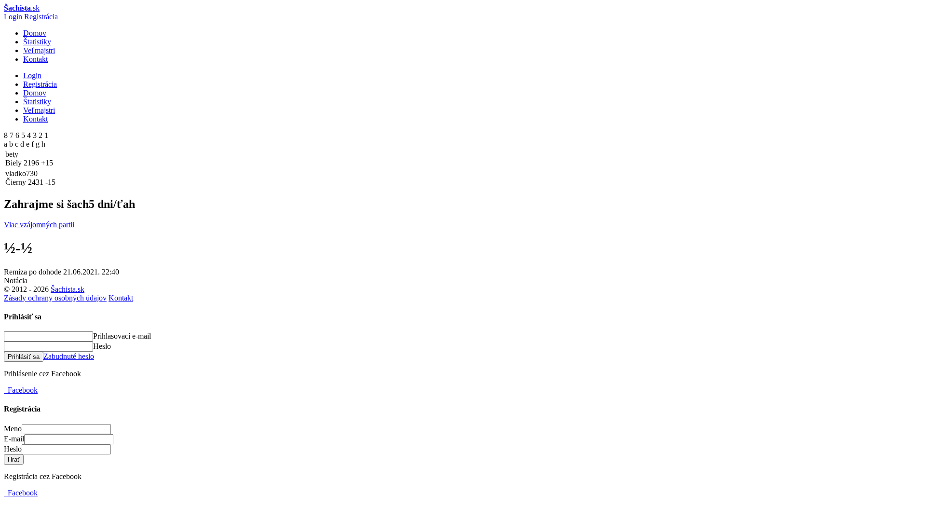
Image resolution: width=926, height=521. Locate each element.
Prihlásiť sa (24, 356)
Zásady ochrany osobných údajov (55, 298)
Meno (13, 429)
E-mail (14, 439)
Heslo (102, 346)
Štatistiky (37, 42)
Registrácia (41, 17)
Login (13, 17)
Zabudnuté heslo (68, 356)
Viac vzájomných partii (39, 224)
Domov (34, 33)
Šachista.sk (67, 289)
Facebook (21, 390)
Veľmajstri (39, 50)
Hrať (14, 459)
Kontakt (35, 59)
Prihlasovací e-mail (122, 336)
